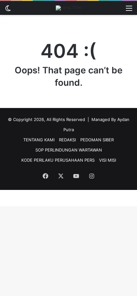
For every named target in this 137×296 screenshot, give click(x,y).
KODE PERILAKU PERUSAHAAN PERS (58, 160)
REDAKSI (67, 139)
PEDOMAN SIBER (97, 139)
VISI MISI (107, 160)
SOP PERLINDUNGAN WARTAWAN (68, 149)
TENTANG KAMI (38, 139)
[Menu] (129, 10)
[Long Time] (69, 7)
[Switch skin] (8, 10)
